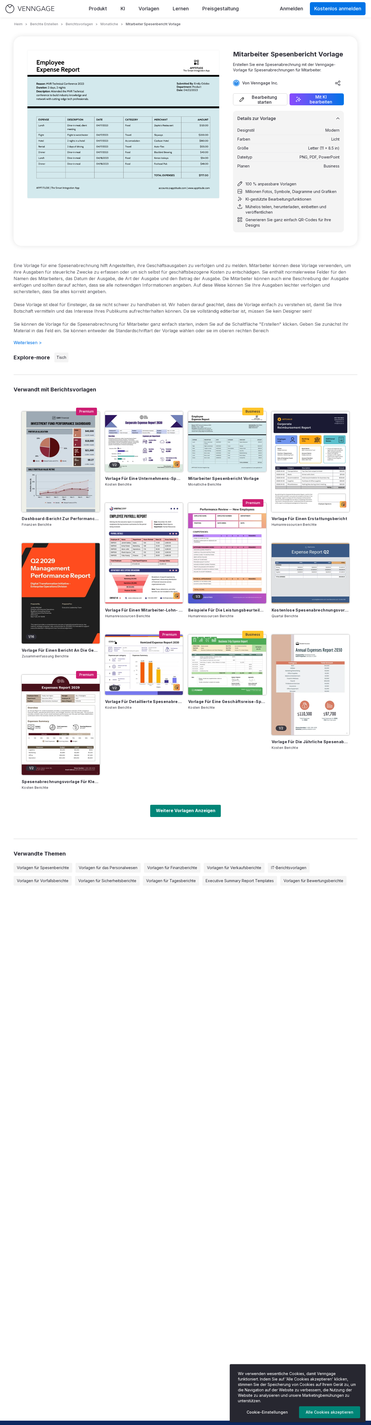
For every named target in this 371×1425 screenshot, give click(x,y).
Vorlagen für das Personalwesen (108, 867)
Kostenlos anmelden (337, 8)
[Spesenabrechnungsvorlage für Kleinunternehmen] (61, 725)
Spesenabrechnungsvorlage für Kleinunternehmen (61, 781)
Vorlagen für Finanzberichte (172, 867)
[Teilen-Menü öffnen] (338, 83)
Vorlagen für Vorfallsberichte (42, 880)
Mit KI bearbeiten (321, 99)
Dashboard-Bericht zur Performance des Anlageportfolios (61, 518)
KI (123, 8)
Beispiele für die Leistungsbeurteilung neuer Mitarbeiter (227, 610)
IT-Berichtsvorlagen (288, 867)
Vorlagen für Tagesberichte (171, 880)
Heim (18, 24)
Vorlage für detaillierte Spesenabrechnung (144, 701)
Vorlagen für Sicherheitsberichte (107, 880)
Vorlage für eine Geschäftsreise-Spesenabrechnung (227, 701)
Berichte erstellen (44, 24)
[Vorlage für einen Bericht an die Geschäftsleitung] (61, 593)
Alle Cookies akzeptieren (329, 1412)
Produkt (98, 8)
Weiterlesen (28, 342)
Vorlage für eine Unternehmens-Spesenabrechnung (144, 478)
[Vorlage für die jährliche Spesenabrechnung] (311, 685)
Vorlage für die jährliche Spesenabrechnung (311, 741)
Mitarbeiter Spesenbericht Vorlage (223, 478)
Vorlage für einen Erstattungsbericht (309, 518)
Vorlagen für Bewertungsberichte (313, 880)
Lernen (181, 8)
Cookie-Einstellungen (267, 1412)
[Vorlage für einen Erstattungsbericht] (311, 461)
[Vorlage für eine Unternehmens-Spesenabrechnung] (144, 441)
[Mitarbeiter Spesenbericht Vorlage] (227, 441)
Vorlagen (149, 8)
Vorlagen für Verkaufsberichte (234, 867)
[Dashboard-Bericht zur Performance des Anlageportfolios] (61, 461)
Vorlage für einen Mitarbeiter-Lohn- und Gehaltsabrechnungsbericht (144, 610)
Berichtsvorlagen (79, 24)
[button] (260, 99)
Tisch (61, 357)
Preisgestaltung (220, 8)
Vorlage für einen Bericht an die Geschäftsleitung (61, 650)
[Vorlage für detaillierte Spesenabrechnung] (144, 665)
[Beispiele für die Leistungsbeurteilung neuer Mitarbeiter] (227, 553)
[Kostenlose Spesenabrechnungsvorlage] (311, 573)
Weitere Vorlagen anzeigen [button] (185, 810)
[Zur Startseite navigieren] (29, 8)
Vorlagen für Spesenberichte (43, 867)
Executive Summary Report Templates (240, 880)
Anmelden (291, 8)
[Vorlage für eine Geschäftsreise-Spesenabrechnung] (227, 665)
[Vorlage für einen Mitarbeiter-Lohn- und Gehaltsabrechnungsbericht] (144, 553)
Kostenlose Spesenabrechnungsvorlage (311, 610)
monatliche (109, 24)
